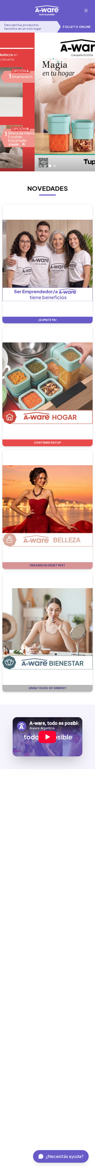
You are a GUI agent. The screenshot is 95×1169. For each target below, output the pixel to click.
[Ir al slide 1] (40, 166)
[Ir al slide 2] (45, 166)
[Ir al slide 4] (54, 166)
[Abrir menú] (86, 10)
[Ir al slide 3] (50, 166)
